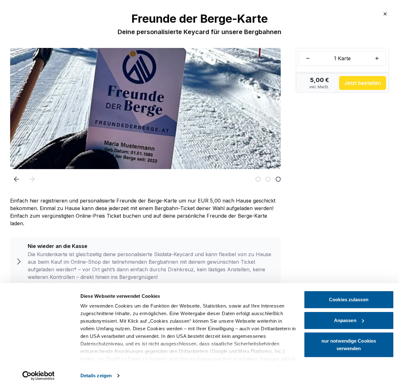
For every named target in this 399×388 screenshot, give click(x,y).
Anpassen (345, 320)
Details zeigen (96, 375)
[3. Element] (278, 179)
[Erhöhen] (377, 58)
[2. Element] (268, 179)
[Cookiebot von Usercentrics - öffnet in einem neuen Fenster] (38, 375)
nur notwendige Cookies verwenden (348, 344)
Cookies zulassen (348, 299)
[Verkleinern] (308, 58)
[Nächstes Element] (32, 179)
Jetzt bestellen (362, 83)
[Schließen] (385, 14)
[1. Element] (258, 179)
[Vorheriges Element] (16, 179)
